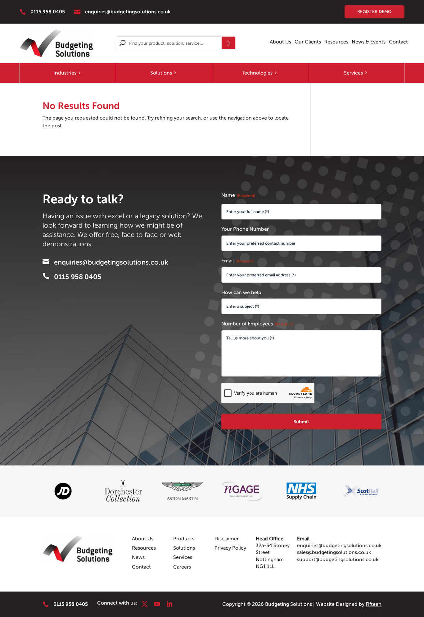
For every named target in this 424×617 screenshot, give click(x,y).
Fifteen (373, 604)
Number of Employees (257, 324)
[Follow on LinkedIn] (169, 604)
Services (353, 73)
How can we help (241, 292)
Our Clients (308, 42)
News (138, 557)
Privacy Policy (230, 548)
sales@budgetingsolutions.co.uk (334, 552)
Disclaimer (226, 539)
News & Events (369, 42)
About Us (280, 42)
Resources (336, 42)
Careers (182, 567)
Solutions (161, 73)
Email (237, 261)
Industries (64, 73)
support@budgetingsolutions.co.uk (337, 559)
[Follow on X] (144, 604)
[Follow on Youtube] (157, 604)
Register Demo (374, 11)
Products (183, 539)
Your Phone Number (245, 229)
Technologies (257, 73)
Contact (398, 42)
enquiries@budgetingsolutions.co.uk (339, 545)
